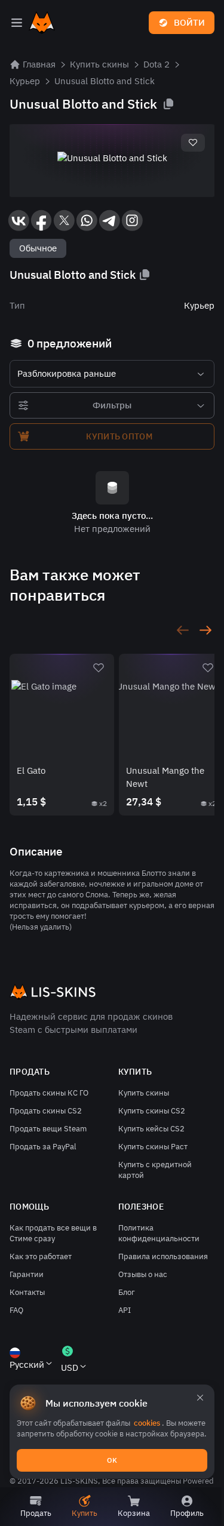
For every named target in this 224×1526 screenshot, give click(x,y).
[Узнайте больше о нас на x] (64, 220)
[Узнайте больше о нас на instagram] (132, 220)
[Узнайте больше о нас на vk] (18, 220)
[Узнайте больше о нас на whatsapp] (87, 220)
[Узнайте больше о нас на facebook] (41, 220)
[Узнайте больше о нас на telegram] (109, 220)
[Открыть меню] (17, 23)
